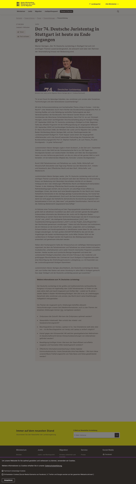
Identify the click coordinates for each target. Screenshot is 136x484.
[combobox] (112, 4)
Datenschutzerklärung (53, 466)
